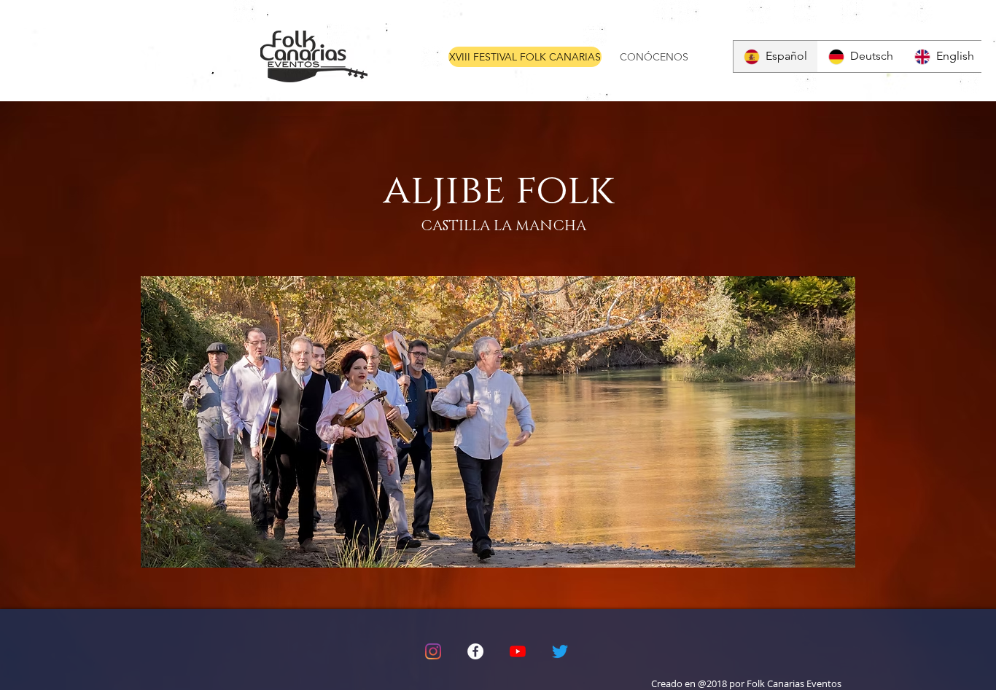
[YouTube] (518, 651)
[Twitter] (560, 651)
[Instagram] (433, 651)
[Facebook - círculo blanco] (475, 651)
